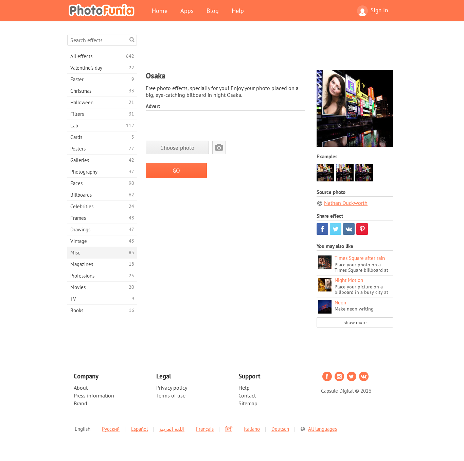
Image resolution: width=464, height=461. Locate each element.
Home (159, 10)
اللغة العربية (171, 429)
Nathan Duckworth (346, 202)
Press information (94, 395)
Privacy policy (171, 387)
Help (238, 10)
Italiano (252, 429)
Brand (80, 403)
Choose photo (177, 148)
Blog (213, 10)
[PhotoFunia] (102, 9)
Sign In (379, 10)
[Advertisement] (269, 50)
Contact (247, 395)
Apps (187, 10)
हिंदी (228, 429)
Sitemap (247, 403)
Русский (111, 429)
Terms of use (170, 395)
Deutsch (280, 429)
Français (205, 429)
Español (139, 429)
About (81, 387)
